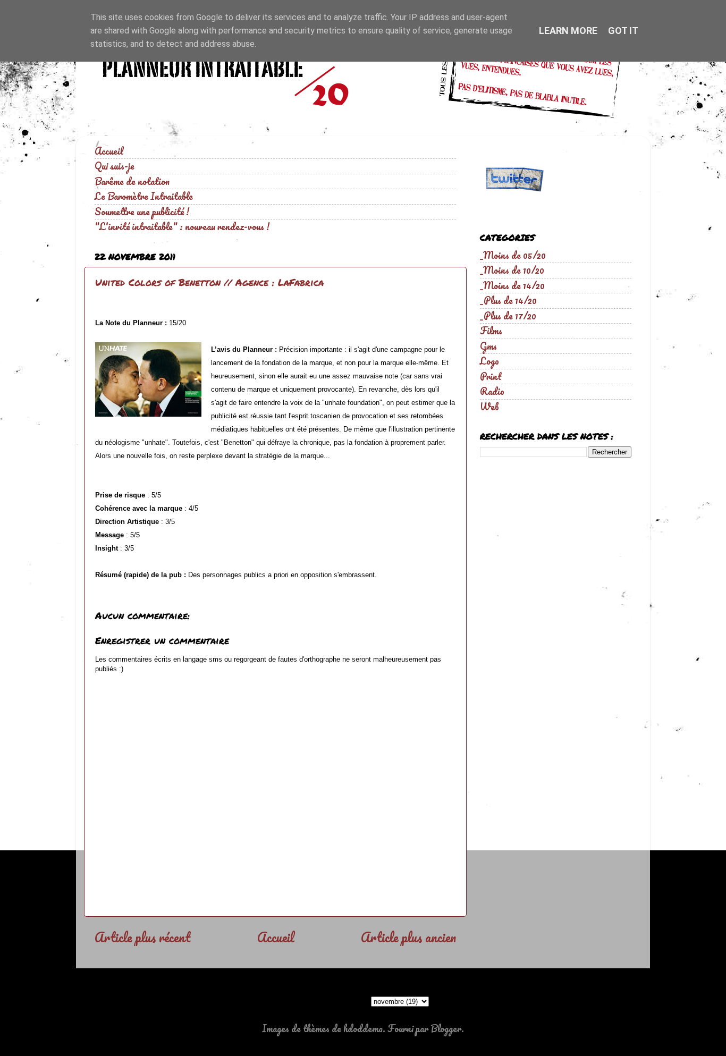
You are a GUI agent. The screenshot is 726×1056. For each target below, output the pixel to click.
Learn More (568, 30)
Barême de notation (132, 181)
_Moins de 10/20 (512, 270)
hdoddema (363, 1028)
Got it (623, 30)
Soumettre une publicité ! (142, 211)
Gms (488, 346)
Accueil (109, 150)
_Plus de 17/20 (508, 315)
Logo (489, 360)
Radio (492, 391)
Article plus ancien (408, 937)
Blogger (445, 1028)
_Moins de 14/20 (512, 285)
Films (491, 330)
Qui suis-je (114, 165)
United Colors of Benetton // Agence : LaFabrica (209, 282)
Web (489, 406)
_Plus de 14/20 (508, 300)
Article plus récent (142, 937)
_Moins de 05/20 (513, 255)
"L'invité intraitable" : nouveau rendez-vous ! (182, 226)
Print (491, 376)
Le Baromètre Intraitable (144, 196)
